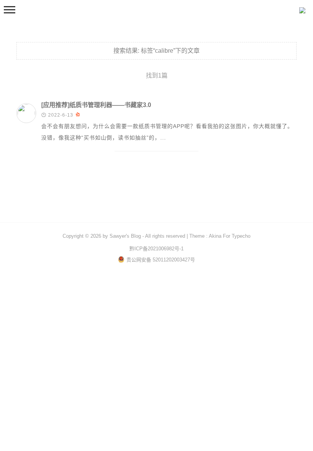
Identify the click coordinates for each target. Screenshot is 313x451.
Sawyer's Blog (125, 236)
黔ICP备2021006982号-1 (156, 248)
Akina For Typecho (229, 236)
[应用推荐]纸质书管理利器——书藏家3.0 (96, 105)
